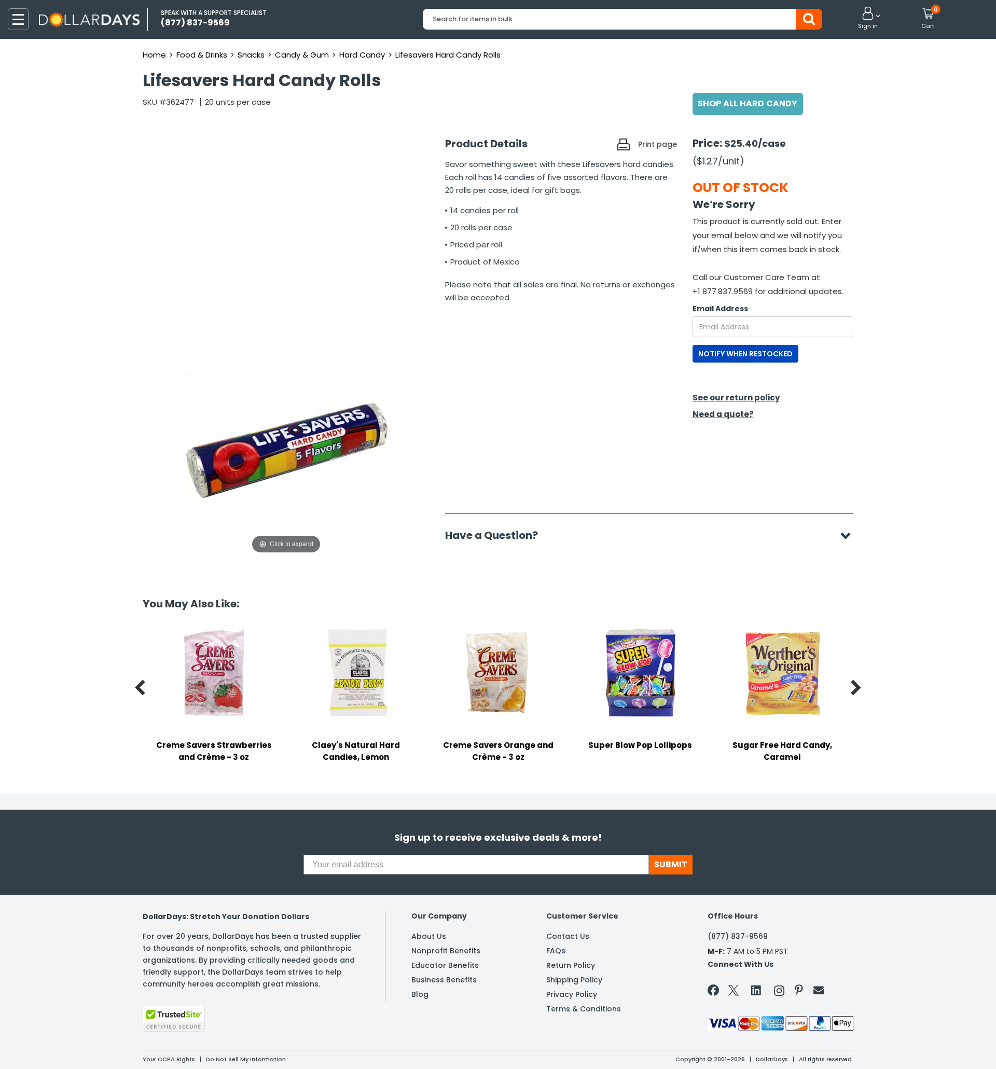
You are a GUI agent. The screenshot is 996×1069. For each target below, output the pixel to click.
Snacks (251, 54)
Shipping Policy (574, 980)
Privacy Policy (571, 994)
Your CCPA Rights (169, 1059)
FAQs (555, 951)
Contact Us (567, 936)
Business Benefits (444, 980)
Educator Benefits (445, 965)
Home (154, 54)
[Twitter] (733, 992)
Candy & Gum (302, 54)
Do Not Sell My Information (246, 1059)
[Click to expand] (286, 452)
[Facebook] (715, 992)
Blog (419, 994)
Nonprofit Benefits (445, 951)
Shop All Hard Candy (748, 103)
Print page (657, 144)
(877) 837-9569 (738, 936)
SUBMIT (670, 864)
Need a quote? (723, 414)
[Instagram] (779, 992)
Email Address (720, 308)
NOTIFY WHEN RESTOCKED (745, 354)
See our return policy (736, 397)
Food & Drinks (201, 54)
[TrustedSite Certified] (174, 1019)
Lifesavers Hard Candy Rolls (448, 54)
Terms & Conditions (583, 1009)
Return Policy (570, 965)
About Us (428, 936)
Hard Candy (362, 54)
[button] (868, 19)
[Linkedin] (756, 989)
